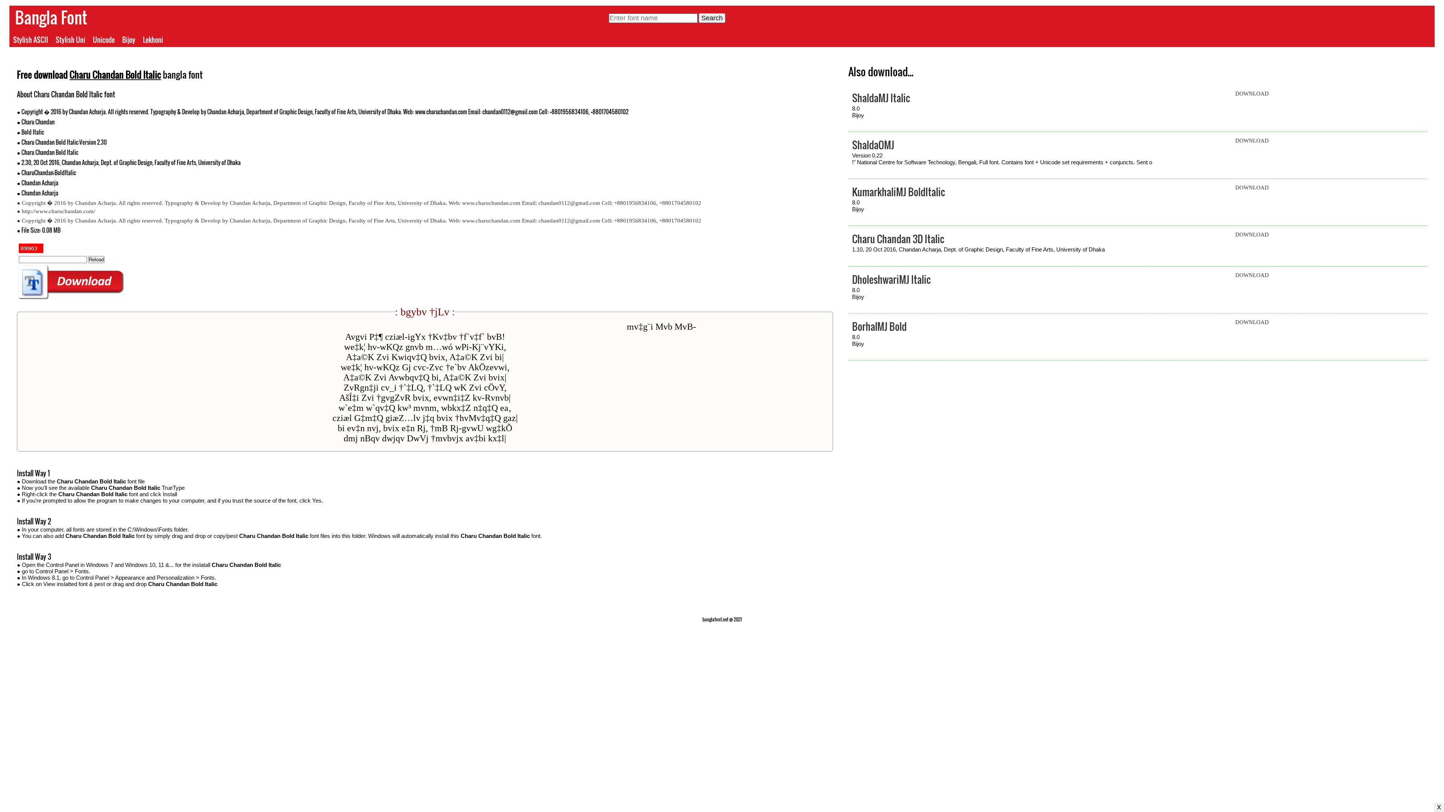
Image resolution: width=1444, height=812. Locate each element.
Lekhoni (153, 40)
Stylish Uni (70, 40)
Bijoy (128, 40)
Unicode (104, 40)
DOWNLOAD (1252, 94)
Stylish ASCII (30, 40)
